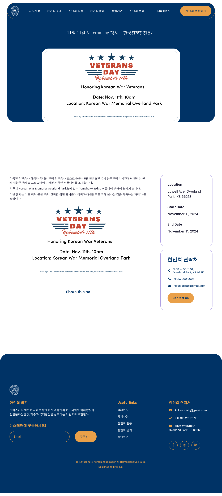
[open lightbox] (78, 240)
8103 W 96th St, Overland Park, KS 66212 (188, 271)
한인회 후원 (137, 10)
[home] (15, 11)
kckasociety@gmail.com (189, 285)
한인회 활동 (76, 10)
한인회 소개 (54, 10)
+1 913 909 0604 (184, 279)
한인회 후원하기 (195, 10)
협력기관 (117, 10)
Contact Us (181, 298)
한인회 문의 (97, 10)
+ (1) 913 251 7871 (185, 418)
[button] (164, 10)
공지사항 (34, 10)
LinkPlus (118, 466)
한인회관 (123, 437)
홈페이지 (123, 409)
